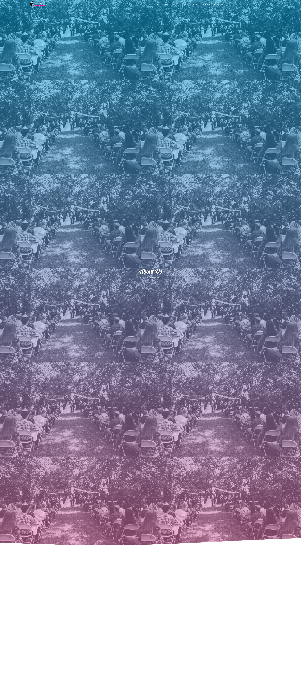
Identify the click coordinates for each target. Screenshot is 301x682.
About (201, 4)
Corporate (174, 4)
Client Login (218, 4)
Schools (183, 4)
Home (156, 4)
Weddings (164, 4)
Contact (208, 4)
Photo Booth (192, 4)
